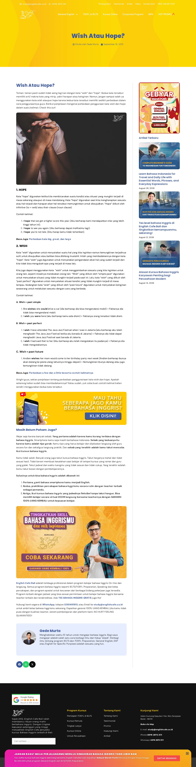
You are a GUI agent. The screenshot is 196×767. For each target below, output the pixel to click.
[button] (19, 664)
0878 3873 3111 (157, 740)
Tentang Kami (104, 4)
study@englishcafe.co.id (160, 729)
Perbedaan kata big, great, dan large (50, 239)
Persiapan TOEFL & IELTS (79, 716)
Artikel (129, 4)
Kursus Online (110, 14)
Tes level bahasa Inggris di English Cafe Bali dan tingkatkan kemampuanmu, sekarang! (158, 228)
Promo (107, 726)
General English (66, 14)
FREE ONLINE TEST (166, 4)
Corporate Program (133, 14)
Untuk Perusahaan (76, 736)
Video (138, 4)
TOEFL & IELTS (90, 14)
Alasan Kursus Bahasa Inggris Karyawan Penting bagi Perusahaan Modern (159, 275)
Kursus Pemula (74, 721)
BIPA (151, 14)
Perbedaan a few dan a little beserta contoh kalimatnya (61, 372)
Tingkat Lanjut (74, 726)
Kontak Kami (149, 4)
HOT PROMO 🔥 (166, 14)
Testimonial (119, 4)
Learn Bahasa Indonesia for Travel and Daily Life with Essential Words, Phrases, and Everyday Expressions (159, 179)
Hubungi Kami (111, 731)
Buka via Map (147, 724)
